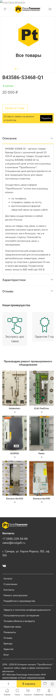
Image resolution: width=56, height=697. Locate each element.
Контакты (9, 589)
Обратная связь (12, 626)
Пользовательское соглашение (21, 615)
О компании (10, 584)
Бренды (8, 643)
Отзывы (8, 637)
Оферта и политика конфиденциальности (27, 609)
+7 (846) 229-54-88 (15, 538)
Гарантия (8, 649)
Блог (6, 654)
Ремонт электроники (15, 595)
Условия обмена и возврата (19, 621)
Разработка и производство (19, 600)
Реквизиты (10, 632)
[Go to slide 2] (18, 68)
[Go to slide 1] (15, 68)
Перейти (46, 118)
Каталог (8, 578)
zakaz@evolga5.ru (13, 543)
